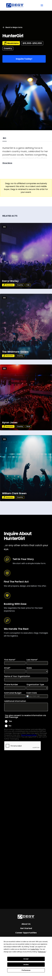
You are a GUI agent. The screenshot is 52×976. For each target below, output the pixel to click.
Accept (26, 959)
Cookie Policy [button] (34, 949)
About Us (26, 924)
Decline (26, 964)
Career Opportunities (26, 932)
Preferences (26, 970)
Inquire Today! (24, 58)
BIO (4, 138)
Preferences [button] (42, 952)
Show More (7, 163)
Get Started (26, 928)
